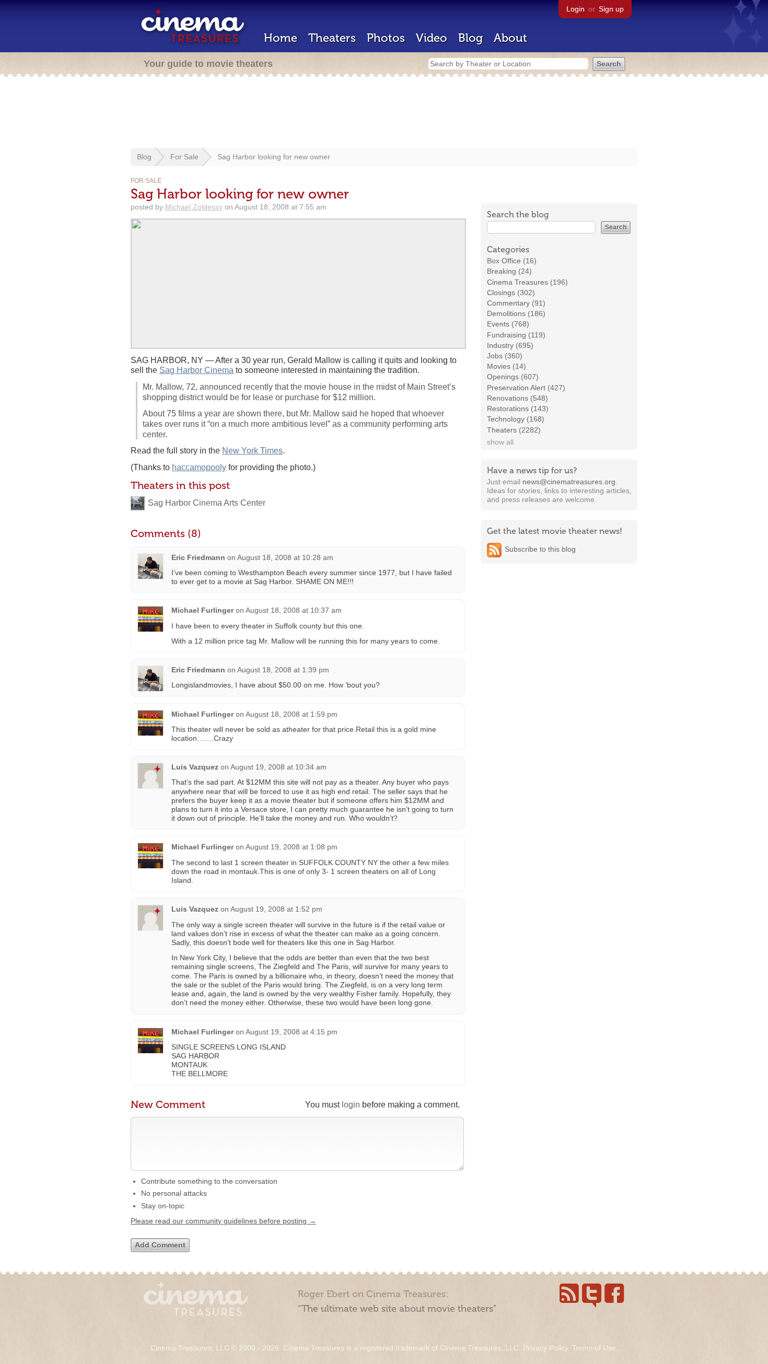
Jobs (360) (504, 356)
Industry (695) (510, 345)
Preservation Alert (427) (526, 387)
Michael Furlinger (203, 610)
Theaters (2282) (514, 430)
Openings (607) (513, 376)
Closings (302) (511, 292)
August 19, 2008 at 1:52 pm (276, 909)
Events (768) (508, 324)
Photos (386, 38)
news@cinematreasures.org (568, 481)
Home (280, 38)
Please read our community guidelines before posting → (223, 1221)
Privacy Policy (545, 1348)
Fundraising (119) (516, 335)
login (351, 1104)
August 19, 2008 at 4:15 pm (292, 1032)
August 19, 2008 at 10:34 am (278, 767)
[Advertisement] (384, 113)
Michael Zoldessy (194, 207)
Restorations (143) (518, 408)
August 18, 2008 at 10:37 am (294, 610)
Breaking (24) (509, 271)
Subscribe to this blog (540, 549)
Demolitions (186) (516, 313)
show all (500, 442)
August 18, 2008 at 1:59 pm (292, 714)
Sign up (611, 9)
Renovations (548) (517, 398)
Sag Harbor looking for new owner (273, 157)
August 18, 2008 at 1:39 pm (283, 670)
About (510, 38)
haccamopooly (199, 467)
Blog (470, 38)
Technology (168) (515, 419)
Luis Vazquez (194, 767)
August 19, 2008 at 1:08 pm (292, 847)
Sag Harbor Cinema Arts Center (206, 502)
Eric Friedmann (198, 557)
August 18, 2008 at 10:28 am (285, 557)
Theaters (332, 38)
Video (431, 38)
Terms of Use (594, 1348)
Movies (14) (506, 366)
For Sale (184, 157)
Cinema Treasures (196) (527, 282)
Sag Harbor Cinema (196, 370)
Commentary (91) (516, 303)
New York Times (252, 450)
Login (575, 9)
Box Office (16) (512, 261)
